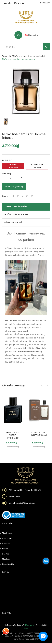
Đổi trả (5, 549)
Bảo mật (5, 554)
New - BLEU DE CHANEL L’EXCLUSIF (13, 435)
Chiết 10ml (37, 166)
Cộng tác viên (8, 564)
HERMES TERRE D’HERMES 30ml (39, 433)
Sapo (26, 628)
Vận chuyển (7, 538)
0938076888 (14, 496)
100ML (13, 166)
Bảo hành (6, 543)
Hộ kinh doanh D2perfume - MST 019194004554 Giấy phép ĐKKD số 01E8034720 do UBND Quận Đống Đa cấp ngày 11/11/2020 (26, 636)
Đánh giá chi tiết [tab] (14, 222)
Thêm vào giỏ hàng (14, 186)
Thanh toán (7, 533)
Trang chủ (6, 56)
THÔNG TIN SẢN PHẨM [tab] (15, 207)
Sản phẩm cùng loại (13, 385)
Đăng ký (7, 3)
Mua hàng (6, 559)
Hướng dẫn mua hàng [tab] (16, 214)
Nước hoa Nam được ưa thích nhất (29, 56)
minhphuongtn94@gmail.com (22, 503)
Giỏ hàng (29, 32)
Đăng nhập (19, 3)
